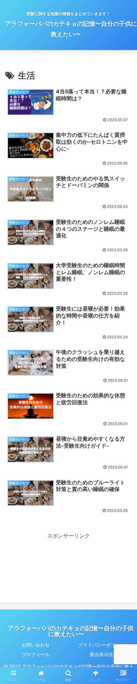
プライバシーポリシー (101, 645)
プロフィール (36, 654)
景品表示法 (101, 654)
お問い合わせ (36, 645)
